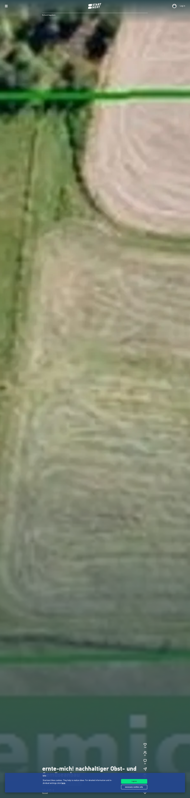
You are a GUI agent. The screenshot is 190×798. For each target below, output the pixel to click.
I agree (134, 781)
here (63, 783)
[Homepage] (95, 6)
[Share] (145, 769)
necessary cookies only (134, 787)
